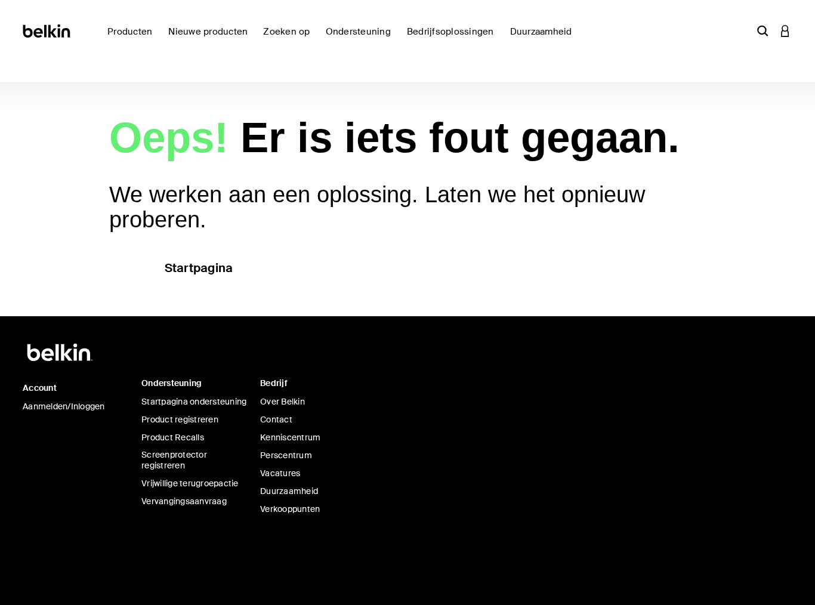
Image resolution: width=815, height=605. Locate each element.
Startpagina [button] (199, 268)
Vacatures (280, 473)
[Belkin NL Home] (47, 30)
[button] (762, 30)
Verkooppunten (290, 509)
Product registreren (179, 419)
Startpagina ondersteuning (193, 401)
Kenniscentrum (290, 437)
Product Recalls (172, 437)
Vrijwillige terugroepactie (190, 483)
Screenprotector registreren (174, 460)
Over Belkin (282, 401)
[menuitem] (210, 38)
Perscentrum (286, 455)
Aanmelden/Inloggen (64, 406)
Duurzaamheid (289, 491)
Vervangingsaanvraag (184, 501)
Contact (276, 419)
